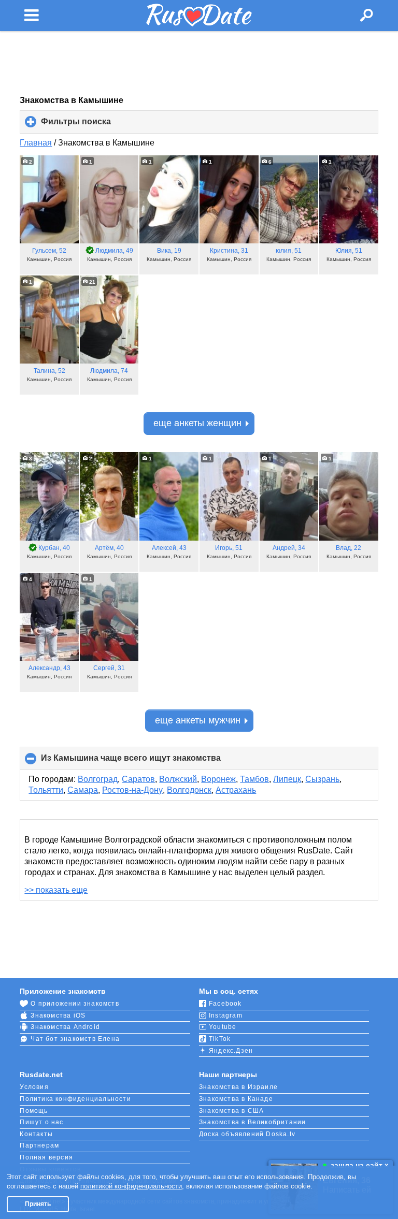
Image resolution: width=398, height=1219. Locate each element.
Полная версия (46, 1157)
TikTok (220, 1038)
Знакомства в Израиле (238, 1087)
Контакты (36, 1134)
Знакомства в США (231, 1110)
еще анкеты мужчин (197, 720)
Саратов (138, 779)
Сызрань (322, 779)
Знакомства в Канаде (236, 1098)
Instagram (226, 1015)
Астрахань (236, 790)
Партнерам (39, 1145)
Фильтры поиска (93, 125)
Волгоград (98, 779)
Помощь (34, 1110)
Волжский (178, 779)
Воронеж (218, 779)
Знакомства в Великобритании (252, 1122)
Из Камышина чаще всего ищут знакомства (148, 761)
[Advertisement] (199, 63)
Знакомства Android (65, 1027)
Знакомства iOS (58, 1015)
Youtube (222, 1027)
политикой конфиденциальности (131, 1186)
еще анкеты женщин (197, 423)
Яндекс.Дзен (231, 1050)
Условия (34, 1087)
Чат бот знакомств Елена (75, 1038)
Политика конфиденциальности (75, 1098)
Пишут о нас (41, 1122)
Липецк (287, 779)
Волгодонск (189, 790)
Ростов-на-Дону (132, 790)
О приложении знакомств (75, 1003)
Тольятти (46, 790)
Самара (82, 790)
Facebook (225, 1003)
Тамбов (254, 779)
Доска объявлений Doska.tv (247, 1134)
